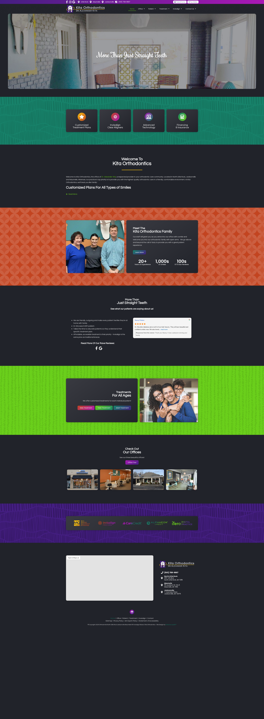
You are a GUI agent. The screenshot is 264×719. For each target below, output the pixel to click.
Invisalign (142, 618)
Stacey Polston (139, 320)
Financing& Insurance (182, 126)
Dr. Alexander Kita (108, 177)
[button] (132, 194)
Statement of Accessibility (149, 621)
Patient (125, 618)
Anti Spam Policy (131, 621)
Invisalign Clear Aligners (115, 126)
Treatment (133, 618)
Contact (150, 618)
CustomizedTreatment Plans (82, 126)
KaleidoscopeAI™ (171, 624)
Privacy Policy (118, 621)
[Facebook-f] (66, 2)
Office (119, 618)
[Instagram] (70, 2)
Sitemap (109, 621)
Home (132, 9)
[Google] (73, 2)
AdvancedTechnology (148, 126)
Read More (72, 194)
